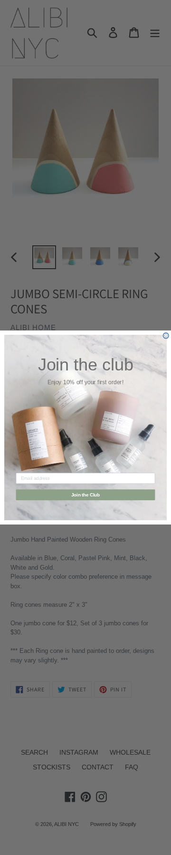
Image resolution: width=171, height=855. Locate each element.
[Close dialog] (166, 336)
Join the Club (85, 494)
